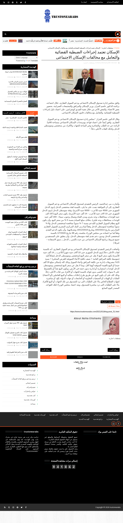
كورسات (65, 40)
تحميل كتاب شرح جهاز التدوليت (17, 342)
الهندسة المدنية (114, 40)
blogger (53, 357)
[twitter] (21, 2)
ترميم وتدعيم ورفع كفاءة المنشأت (23, 379)
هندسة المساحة (24, 415)
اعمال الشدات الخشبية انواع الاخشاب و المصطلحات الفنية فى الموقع (16, 234)
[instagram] (8, 2)
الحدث (38, 40)
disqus (80, 357)
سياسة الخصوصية (97, 2)
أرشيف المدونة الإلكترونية (8, 113)
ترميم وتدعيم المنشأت (69, 415)
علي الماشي (26, 40)
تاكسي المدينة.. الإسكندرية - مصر (16, 118)
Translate (34, 60)
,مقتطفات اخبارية (89, 63)
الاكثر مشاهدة (20, 113)
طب (56, 40)
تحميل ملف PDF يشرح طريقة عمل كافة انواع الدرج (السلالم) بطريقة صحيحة (16, 185)
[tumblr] (17, 2)
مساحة (33, 404)
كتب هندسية (31, 395)
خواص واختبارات (30, 391)
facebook (106, 357)
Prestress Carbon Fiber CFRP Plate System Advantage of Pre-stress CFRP (16, 283)
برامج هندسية (31, 375)
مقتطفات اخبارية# (107, 302)
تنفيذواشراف (30, 387)
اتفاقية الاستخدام (113, 2)
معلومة (47, 40)
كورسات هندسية (30, 400)
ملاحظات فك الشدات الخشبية (17, 254)
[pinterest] (12, 2)
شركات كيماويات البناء (111, 46)
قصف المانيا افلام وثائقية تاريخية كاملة (15, 127)
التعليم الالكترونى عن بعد (80, 40)
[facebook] (25, 2)
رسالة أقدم (46, 350)
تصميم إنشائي (31, 383)
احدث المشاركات (32, 113)
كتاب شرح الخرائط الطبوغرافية (17, 352)
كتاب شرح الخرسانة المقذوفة (17, 293)
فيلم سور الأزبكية (21, 137)
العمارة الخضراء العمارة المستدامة (15, 101)
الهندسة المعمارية (98, 40)
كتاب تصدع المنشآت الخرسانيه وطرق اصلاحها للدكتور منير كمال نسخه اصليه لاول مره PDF (15, 305)
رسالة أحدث (113, 350)
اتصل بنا (84, 2)
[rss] (4, 2)
